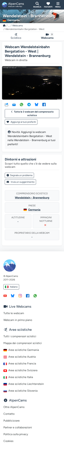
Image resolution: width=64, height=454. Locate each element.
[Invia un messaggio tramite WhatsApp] (35, 296)
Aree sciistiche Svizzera (22, 370)
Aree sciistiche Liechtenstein (26, 384)
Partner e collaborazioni (17, 427)
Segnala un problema (21, 175)
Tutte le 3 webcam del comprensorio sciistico (34, 113)
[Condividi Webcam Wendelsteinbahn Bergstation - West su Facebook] (44, 104)
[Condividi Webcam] (6, 104)
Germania (34, 209)
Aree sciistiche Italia (20, 377)
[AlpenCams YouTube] (5, 296)
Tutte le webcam (13, 313)
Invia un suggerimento (22, 182)
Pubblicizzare (11, 420)
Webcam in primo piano (17, 320)
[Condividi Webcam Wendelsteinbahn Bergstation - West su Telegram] (29, 104)
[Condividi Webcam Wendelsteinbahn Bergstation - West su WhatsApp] (21, 104)
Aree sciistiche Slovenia (23, 390)
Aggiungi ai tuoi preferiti (23, 122)
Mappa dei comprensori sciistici (22, 343)
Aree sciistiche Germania (23, 350)
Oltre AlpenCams (13, 407)
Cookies (8, 441)
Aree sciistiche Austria (22, 356)
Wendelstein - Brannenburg (32, 197)
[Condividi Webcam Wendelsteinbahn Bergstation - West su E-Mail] (14, 104)
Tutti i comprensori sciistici (19, 336)
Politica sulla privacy (15, 434)
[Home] (4, 25)
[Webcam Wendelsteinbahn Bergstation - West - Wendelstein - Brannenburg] (32, 83)
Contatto (9, 413)
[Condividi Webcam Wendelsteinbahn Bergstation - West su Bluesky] (36, 104)
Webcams (17, 25)
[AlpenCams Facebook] (27, 296)
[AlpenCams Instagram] (20, 296)
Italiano (14, 286)
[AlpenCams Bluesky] (12, 296)
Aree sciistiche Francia (22, 363)
